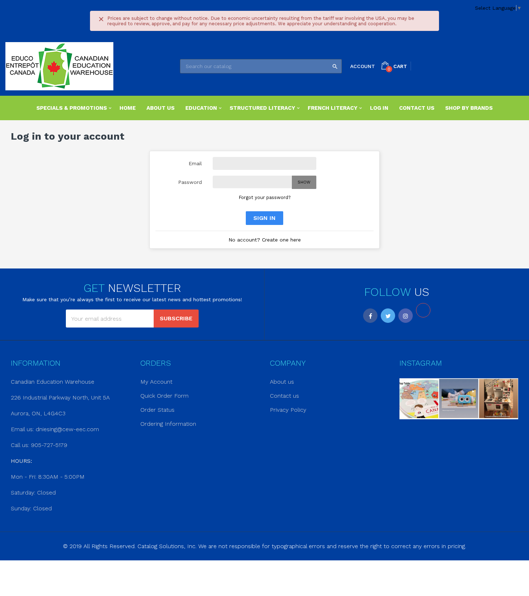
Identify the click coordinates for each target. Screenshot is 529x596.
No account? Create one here (265, 240)
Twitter (388, 315)
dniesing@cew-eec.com (67, 429)
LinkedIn (423, 310)
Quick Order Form (164, 395)
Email (195, 163)
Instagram (405, 315)
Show (304, 182)
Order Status (157, 409)
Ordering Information (168, 423)
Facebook (370, 315)
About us (282, 381)
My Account (156, 381)
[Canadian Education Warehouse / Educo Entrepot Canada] (59, 66)
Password (190, 182)
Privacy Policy (288, 409)
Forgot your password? (265, 197)
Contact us (284, 395)
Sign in (264, 218)
